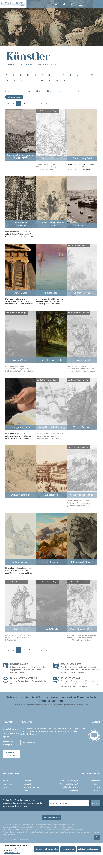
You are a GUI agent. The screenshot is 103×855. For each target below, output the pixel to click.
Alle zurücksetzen (14, 97)
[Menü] (98, 4)
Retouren (6, 781)
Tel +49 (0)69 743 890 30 (11, 735)
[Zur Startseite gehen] (13, 4)
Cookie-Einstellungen (69, 781)
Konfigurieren (68, 849)
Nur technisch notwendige (47, 849)
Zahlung (27, 781)
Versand (27, 784)
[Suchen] (55, 4)
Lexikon (6, 787)
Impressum (73, 790)
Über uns (96, 784)
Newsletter (7, 784)
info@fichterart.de (11, 729)
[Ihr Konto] (64, 4)
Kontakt (97, 791)
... (38, 102)
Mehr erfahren (28, 742)
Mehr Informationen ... (12, 853)
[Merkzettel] (72, 4)
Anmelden (96, 803)
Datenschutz (95, 781)
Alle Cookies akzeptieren (88, 849)
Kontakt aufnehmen (11, 754)
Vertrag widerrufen (51, 817)
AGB (98, 787)
